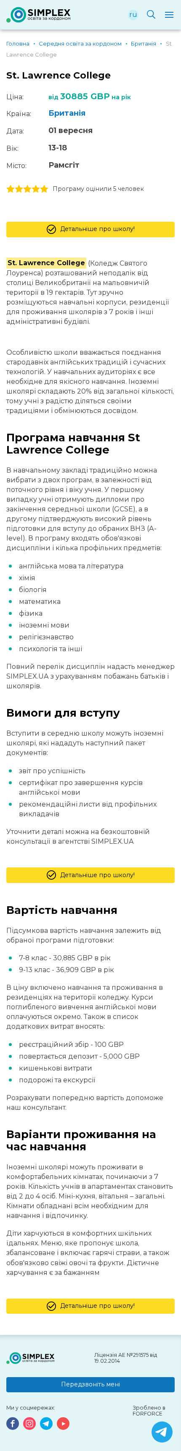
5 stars (44, 189)
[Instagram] (29, 1423)
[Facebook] (12, 1423)
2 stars (19, 189)
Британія (66, 113)
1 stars (10, 189)
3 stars (27, 189)
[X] (162, 1432)
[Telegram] (46, 1423)
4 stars (36, 189)
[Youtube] (63, 1423)
